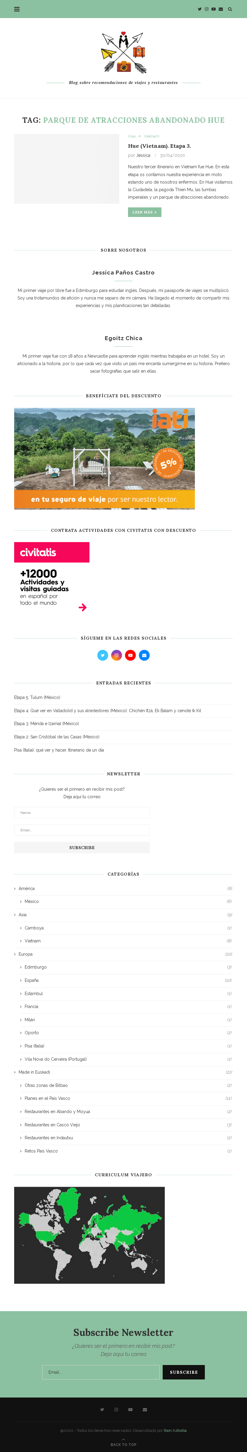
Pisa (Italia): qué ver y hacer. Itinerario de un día (59, 750)
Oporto (128, 1032)
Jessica (143, 155)
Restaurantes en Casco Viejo (128, 1124)
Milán (128, 1019)
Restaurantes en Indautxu (128, 1137)
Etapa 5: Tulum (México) (37, 697)
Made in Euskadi (125, 1072)
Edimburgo (128, 967)
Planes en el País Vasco (128, 1098)
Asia (132, 136)
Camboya (128, 928)
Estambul (128, 993)
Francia (128, 1006)
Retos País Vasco (128, 1151)
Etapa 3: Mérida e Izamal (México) (46, 723)
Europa (125, 954)
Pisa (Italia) (128, 1046)
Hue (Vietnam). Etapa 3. (159, 145)
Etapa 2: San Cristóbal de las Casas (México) (56, 736)
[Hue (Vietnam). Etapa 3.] (66, 169)
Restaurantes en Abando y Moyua (128, 1111)
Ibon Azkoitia (175, 1430)
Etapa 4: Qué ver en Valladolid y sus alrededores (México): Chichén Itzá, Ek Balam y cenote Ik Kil (107, 710)
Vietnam (151, 136)
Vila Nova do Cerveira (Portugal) (128, 1059)
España (128, 980)
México (128, 901)
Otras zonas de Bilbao (128, 1085)
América (125, 888)
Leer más (143, 212)
